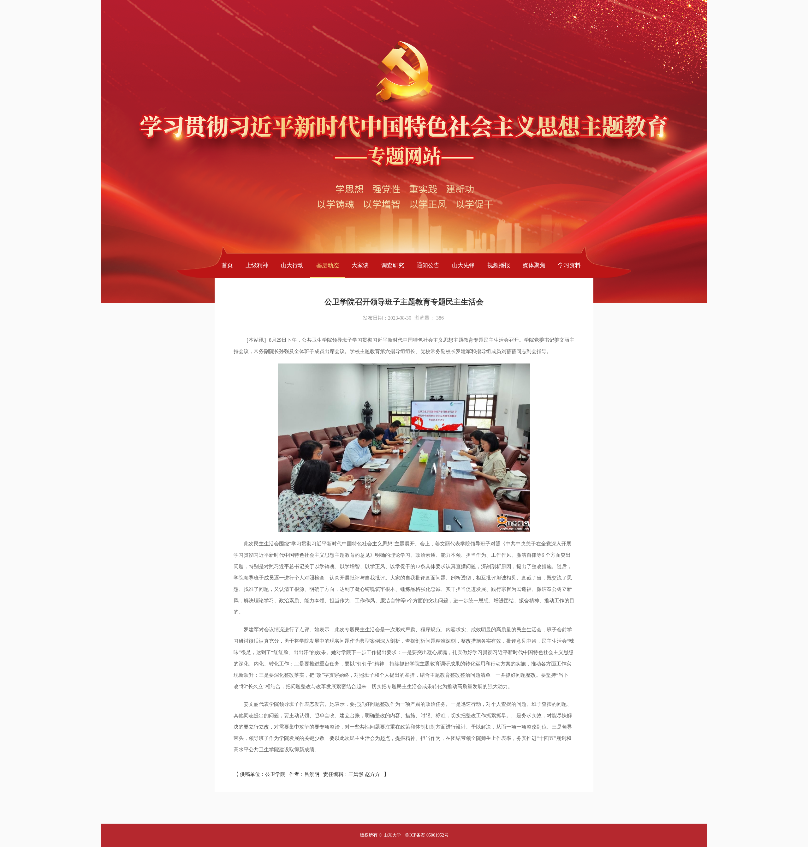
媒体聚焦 (534, 265)
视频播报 (498, 265)
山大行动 (292, 265)
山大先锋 (463, 265)
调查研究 (392, 265)
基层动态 (327, 265)
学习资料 (569, 265)
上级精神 (257, 265)
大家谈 (360, 265)
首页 (227, 265)
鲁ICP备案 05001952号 (427, 835)
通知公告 (428, 265)
